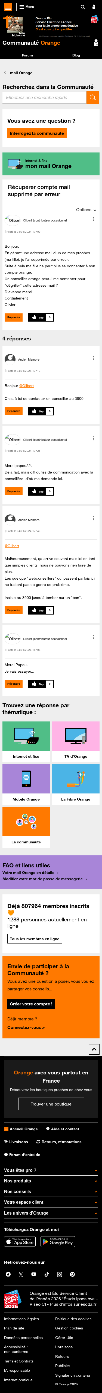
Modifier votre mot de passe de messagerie (42, 878)
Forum (27, 55)
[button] (93, 219)
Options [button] (83, 209)
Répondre (13, 317)
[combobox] (44, 97)
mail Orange (21, 72)
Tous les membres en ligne (34, 938)
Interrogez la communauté (37, 133)
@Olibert (26, 385)
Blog (76, 55)
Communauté (31, 42)
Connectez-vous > (26, 1027)
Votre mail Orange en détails (28, 872)
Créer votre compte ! (31, 1003)
